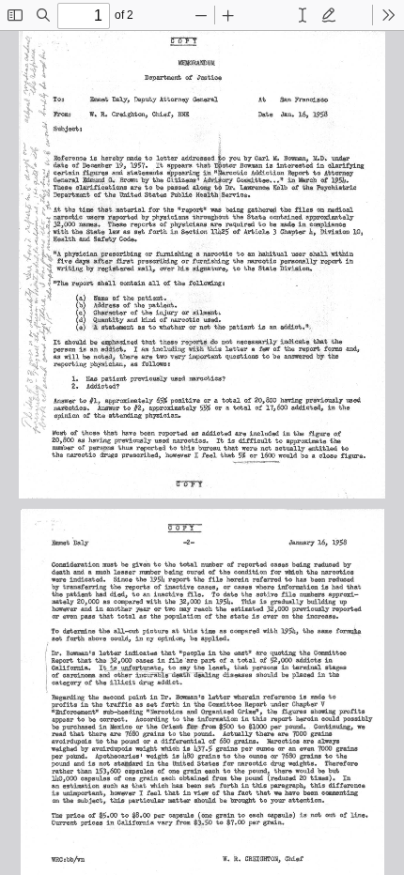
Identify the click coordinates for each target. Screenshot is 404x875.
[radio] (302, 15)
